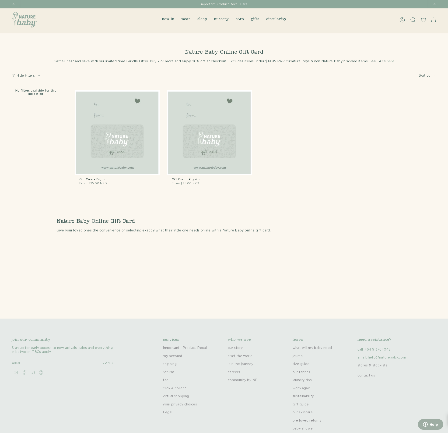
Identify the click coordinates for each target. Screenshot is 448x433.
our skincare (303, 412)
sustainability (303, 396)
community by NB (243, 380)
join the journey (240, 364)
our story (235, 348)
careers (234, 372)
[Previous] (14, 4)
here (390, 61)
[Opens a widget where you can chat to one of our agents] (430, 425)
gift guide (301, 404)
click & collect (174, 388)
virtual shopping (176, 396)
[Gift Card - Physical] (209, 132)
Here (244, 4)
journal (298, 356)
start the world (240, 356)
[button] (168, 20)
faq (165, 380)
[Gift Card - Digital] (117, 132)
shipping (170, 364)
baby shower (303, 428)
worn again (302, 388)
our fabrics (301, 372)
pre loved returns (307, 420)
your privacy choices (180, 404)
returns (169, 372)
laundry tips (302, 380)
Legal (167, 412)
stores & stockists (372, 365)
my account (172, 356)
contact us (366, 375)
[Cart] (433, 20)
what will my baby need (312, 348)
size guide (301, 364)
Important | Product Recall (185, 348)
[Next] (434, 4)
